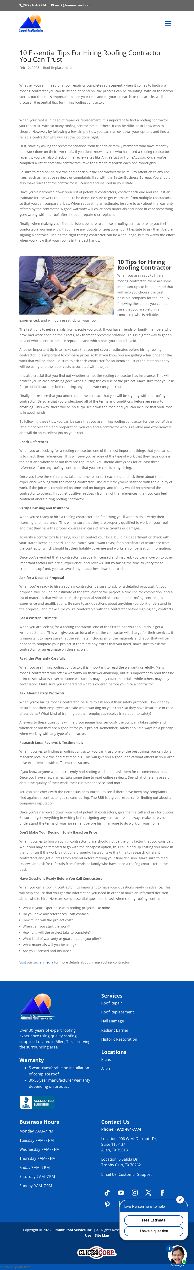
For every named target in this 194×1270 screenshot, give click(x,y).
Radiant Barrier (114, 1030)
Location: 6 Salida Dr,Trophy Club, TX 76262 (121, 1162)
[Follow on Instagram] (135, 1193)
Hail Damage (112, 1021)
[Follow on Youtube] (121, 1193)
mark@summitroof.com (73, 5)
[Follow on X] (148, 1193)
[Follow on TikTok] (107, 1193)
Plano (106, 1059)
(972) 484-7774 (34, 5)
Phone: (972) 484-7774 (121, 1129)
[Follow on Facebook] (162, 1193)
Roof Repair (111, 1003)
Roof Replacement (57, 67)
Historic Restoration (119, 1039)
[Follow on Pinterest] (107, 1205)
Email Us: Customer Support (126, 1174)
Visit (22, 962)
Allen (105, 1068)
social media (43, 962)
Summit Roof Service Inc (72, 1230)
